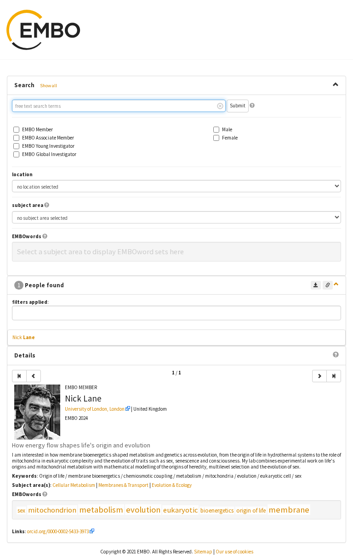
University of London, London (95, 409)
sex (21, 510)
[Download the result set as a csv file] (316, 285)
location (22, 175)
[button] (252, 105)
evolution (143, 509)
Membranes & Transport (123, 485)
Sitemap (203, 551)
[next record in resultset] (319, 376)
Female (230, 138)
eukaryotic (180, 510)
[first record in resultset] (19, 376)
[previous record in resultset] (33, 376)
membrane (288, 509)
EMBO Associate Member (48, 138)
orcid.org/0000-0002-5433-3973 (58, 531)
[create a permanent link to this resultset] (328, 285)
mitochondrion (52, 510)
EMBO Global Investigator (49, 154)
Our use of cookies (234, 551)
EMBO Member (37, 130)
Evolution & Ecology (172, 485)
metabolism (101, 509)
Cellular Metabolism (73, 485)
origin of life (251, 510)
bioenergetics (216, 510)
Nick (23, 337)
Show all (48, 86)
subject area (27, 205)
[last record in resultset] (333, 376)
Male (227, 130)
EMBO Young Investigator (48, 146)
